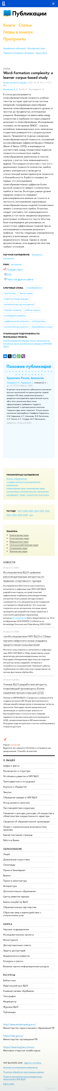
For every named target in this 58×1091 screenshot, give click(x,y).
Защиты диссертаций (14, 950)
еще (31, 515)
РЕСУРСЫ (9, 974)
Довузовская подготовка (16, 859)
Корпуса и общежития (15, 786)
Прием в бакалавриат (14, 870)
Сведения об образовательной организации (26, 821)
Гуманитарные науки (19, 535)
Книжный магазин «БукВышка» (18, 990)
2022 (47, 511)
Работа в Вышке (11, 840)
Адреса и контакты (32, 1062)
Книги (9, 25)
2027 (20, 511)
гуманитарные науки (16, 488)
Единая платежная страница (17, 834)
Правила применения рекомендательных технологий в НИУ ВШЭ (22, 1078)
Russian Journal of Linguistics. (15, 82)
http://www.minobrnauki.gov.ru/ (19, 1024)
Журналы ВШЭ (10, 1006)
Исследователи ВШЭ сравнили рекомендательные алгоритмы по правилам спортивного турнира (23, 576)
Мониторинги (10, 939)
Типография (9, 996)
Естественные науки (19, 538)
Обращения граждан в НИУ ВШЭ (20, 797)
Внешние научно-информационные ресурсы (26, 966)
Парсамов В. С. (27, 382)
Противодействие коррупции (19, 807)
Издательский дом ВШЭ (15, 985)
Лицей (6, 854)
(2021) (27, 343)
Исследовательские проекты (18, 934)
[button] (6, 371)
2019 (20, 515)
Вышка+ (7, 875)
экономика (44, 494)
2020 (14, 515)
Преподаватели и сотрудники (19, 781)
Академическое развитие (16, 955)
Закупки (7, 792)
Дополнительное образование (19, 891)
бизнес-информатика (16, 478)
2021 (8, 515)
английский (16, 264)
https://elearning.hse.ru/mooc (18, 1047)
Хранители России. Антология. (25, 378)
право (22, 494)
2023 (41, 511)
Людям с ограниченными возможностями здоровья (25, 828)
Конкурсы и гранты (13, 961)
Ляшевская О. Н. (10, 89)
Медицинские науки (19, 541)
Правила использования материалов (18, 53)
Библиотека (9, 980)
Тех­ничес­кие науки (18, 551)
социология (32, 494)
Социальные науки (18, 548)
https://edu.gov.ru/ (13, 1035)
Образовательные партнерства (19, 907)
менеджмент (12, 494)
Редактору (51, 1088)
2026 (25, 511)
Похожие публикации (28, 366)
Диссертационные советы (17, 945)
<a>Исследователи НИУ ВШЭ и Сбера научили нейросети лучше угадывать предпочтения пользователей (27, 640)
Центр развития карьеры (16, 896)
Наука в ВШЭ (41, 53)
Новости (9, 562)
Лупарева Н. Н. (13, 382)
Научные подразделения (16, 929)
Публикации (29, 13)
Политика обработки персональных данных (23, 1072)
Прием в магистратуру (15, 880)
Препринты (14, 39)
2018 (25, 515)
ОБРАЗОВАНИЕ (12, 848)
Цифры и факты (11, 765)
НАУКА (7, 924)
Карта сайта (8, 1084)
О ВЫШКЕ (9, 760)
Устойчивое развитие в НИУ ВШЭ (21, 776)
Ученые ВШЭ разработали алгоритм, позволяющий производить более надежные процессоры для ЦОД (25, 688)
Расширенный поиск (36, 48)
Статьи (25, 25)
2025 (30, 511)
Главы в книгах (18, 32)
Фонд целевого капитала (16, 802)
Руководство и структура (16, 770)
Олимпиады (9, 864)
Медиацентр (9, 1001)
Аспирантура (10, 885)
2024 (36, 511)
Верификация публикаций (14, 48)
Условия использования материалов (20, 1067)
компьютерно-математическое (21, 491)
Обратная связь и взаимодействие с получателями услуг (22, 914)
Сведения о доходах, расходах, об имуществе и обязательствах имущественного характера (28, 815)
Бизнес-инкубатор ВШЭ (15, 901)
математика (43, 491)
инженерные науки (36, 488)
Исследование (19, 617)
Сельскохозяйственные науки (24, 544)
